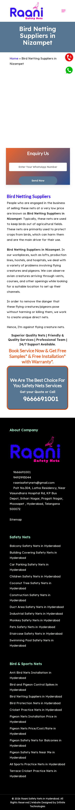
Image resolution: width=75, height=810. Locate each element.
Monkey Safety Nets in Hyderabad (35, 620)
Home (14, 58)
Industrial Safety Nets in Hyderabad (36, 613)
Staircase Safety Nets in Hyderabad (36, 633)
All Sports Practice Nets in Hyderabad (37, 764)
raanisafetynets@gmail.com (33, 482)
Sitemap (16, 519)
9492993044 (21, 477)
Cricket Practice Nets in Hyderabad (36, 710)
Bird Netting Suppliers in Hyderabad (36, 696)
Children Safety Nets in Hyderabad (35, 576)
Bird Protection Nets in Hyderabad (35, 703)
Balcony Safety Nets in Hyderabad (35, 546)
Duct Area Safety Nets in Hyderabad (37, 607)
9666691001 (39, 399)
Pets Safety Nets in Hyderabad (32, 627)
